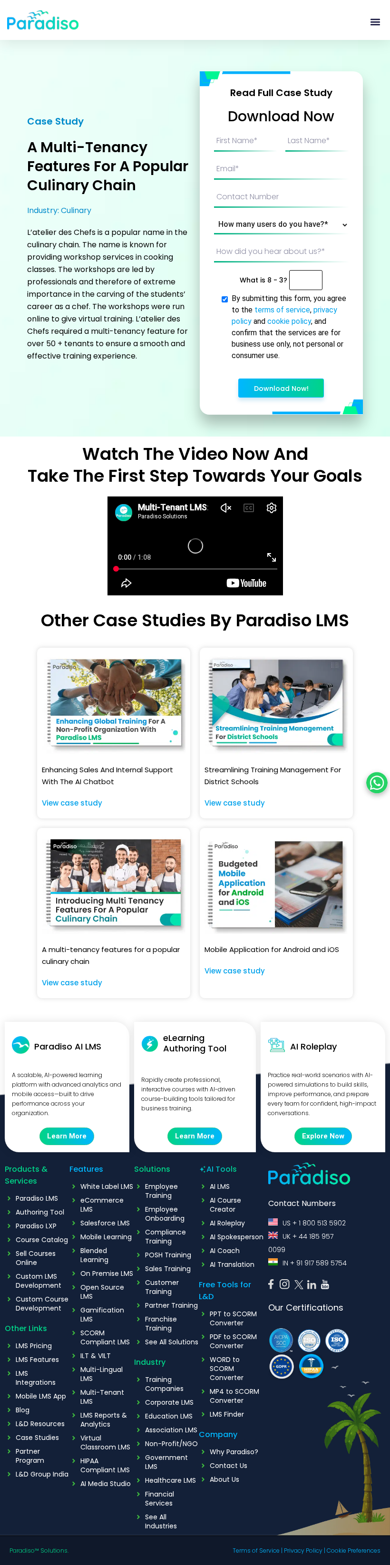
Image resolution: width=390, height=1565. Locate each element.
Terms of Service (256, 1550)
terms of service (282, 309)
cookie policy (289, 321)
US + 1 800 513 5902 (314, 1223)
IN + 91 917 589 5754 (315, 1263)
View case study (72, 803)
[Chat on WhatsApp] (377, 782)
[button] (375, 22)
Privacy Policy (303, 1550)
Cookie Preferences (353, 1550)
